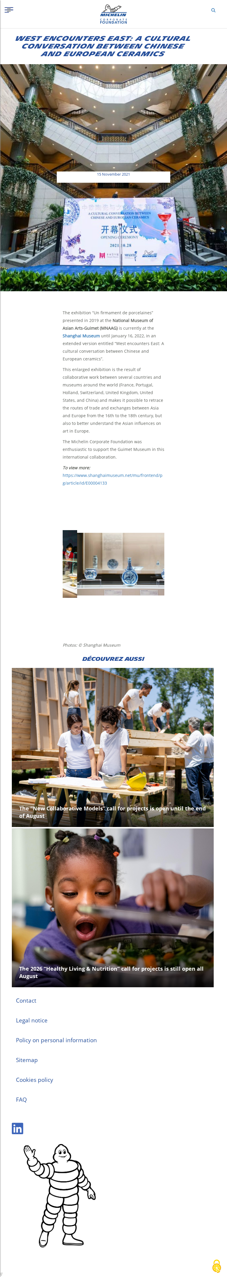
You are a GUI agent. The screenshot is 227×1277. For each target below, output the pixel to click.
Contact (26, 1000)
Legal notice (32, 1020)
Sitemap (27, 1060)
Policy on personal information (56, 1040)
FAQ (21, 1099)
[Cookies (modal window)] (216, 1267)
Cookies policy (34, 1080)
